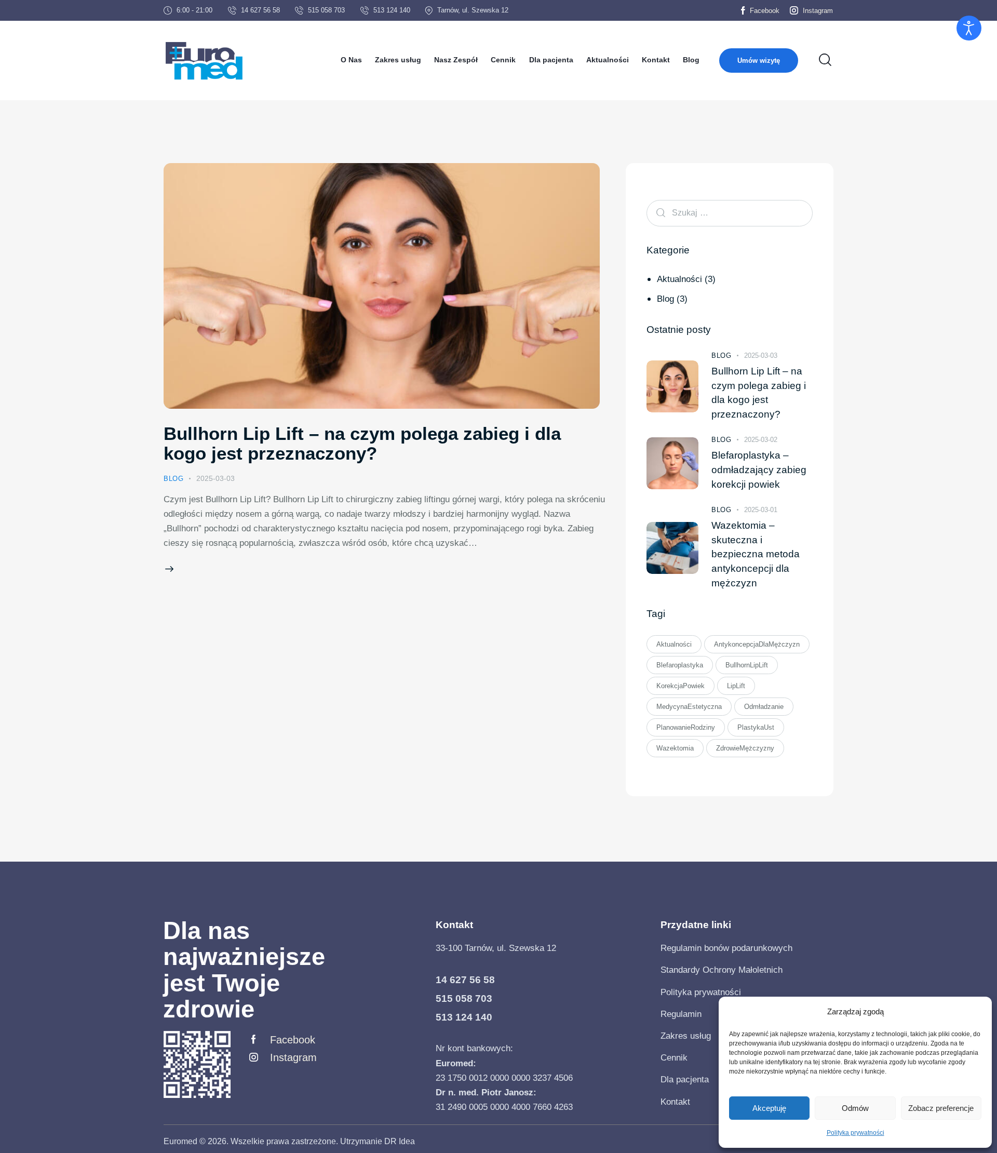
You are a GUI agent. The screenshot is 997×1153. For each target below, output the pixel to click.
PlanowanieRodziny (685, 727)
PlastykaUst (755, 727)
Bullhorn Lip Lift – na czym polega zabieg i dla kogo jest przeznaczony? (362, 443)
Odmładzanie (764, 706)
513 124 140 (464, 1017)
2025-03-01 (760, 510)
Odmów (855, 1108)
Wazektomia (675, 748)
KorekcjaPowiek (680, 686)
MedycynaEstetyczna (689, 706)
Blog (173, 478)
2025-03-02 (760, 440)
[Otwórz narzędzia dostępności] (968, 28)
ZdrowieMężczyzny (745, 748)
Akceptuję (769, 1108)
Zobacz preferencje (941, 1108)
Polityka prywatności (855, 1132)
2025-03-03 (215, 478)
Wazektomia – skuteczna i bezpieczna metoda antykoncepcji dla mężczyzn (755, 554)
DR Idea (399, 1141)
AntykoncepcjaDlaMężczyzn (757, 644)
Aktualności (679, 279)
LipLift (736, 686)
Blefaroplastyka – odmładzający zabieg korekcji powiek (758, 469)
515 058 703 (464, 998)
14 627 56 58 (465, 980)
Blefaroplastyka (679, 665)
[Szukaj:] (729, 213)
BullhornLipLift (746, 665)
